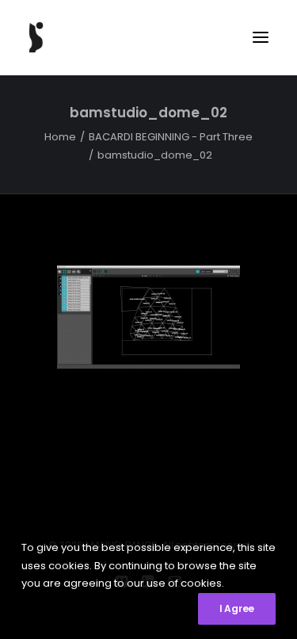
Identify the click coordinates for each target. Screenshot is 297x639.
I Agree (236, 608)
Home (60, 136)
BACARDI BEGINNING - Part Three (171, 136)
